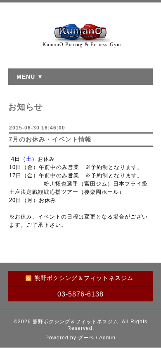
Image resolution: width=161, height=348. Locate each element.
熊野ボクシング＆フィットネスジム (75, 321)
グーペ (86, 338)
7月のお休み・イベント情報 (50, 139)
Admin (107, 338)
